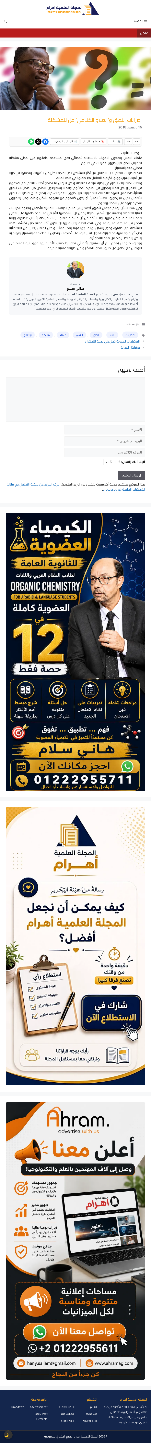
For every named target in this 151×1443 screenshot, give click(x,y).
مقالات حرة (67, 1413)
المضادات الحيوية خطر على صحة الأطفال (112, 341)
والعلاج (28, 335)
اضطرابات (130, 335)
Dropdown (17, 1406)
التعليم (93, 1406)
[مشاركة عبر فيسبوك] (45, 141)
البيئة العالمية (90, 1420)
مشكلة (46, 335)
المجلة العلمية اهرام (86, 1436)
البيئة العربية (67, 1420)
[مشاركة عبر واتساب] (31, 141)
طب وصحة (91, 1413)
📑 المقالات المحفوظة (64, 141)
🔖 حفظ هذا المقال (93, 141)
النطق (96, 335)
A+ (128, 141)
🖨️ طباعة (115, 141)
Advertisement (38, 1406)
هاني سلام (75, 288)
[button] (5, 21)
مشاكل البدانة (130, 347)
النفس (79, 335)
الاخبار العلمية (66, 1406)
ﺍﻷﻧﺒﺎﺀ (112, 335)
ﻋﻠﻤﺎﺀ (63, 335)
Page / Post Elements (40, 1416)
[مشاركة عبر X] (38, 141)
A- (136, 141)
